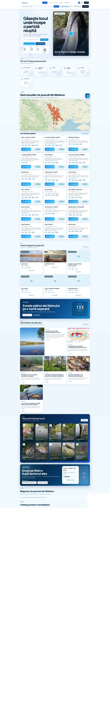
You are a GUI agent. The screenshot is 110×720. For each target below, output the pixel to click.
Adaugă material (78, 710)
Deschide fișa (31, 270)
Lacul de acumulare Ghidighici (76, 154)
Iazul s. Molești (25, 189)
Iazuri (45, 700)
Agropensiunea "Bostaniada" (76, 207)
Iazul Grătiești (48, 154)
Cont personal (62, 702)
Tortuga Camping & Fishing (28, 154)
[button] (62, 120)
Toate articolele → (85, 324)
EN (82, 2)
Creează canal (62, 704)
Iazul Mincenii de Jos (50, 263)
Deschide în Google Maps (37, 149)
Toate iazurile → (85, 133)
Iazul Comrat (24, 263)
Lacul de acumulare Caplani (52, 137)
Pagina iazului (27, 149)
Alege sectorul (25, 480)
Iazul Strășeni (48, 189)
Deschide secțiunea (42, 482)
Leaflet (82, 130)
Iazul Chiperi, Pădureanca (75, 189)
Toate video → (85, 516)
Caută (56, 6)
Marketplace (61, 700)
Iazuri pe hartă (36, 315)
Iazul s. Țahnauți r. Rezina (28, 137)
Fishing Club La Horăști (51, 172)
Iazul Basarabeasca (73, 288)
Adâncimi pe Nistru (47, 702)
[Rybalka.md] (27, 2)
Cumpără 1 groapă (70, 480)
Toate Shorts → (84, 420)
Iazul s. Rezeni (49, 224)
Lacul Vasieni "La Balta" (51, 207)
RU (80, 2)
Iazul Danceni (25, 172)
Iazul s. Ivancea (25, 207)
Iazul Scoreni (71, 224)
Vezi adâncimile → (27, 315)
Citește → (48, 339)
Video (45, 704)
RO (79, 2)
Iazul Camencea (25, 224)
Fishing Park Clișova (73, 137)
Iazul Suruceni (72, 172)
